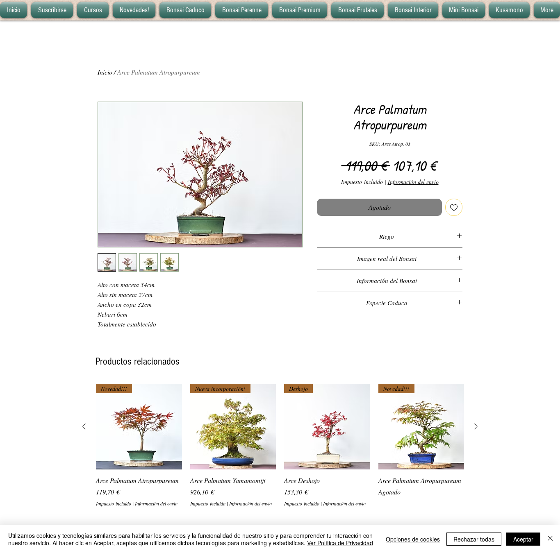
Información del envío (413, 182)
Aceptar (523, 539)
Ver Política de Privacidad (340, 543)
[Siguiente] (476, 426)
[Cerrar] (550, 539)
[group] (280, 445)
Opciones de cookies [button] (413, 539)
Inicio (105, 72)
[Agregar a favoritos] (453, 207)
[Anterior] (84, 426)
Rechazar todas (473, 539)
